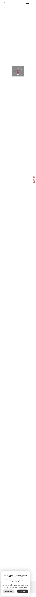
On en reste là (22, 573)
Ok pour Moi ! (23, 591)
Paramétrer (8, 591)
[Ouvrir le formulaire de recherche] (5, 3)
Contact (34, 180)
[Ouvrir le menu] (27, 3)
